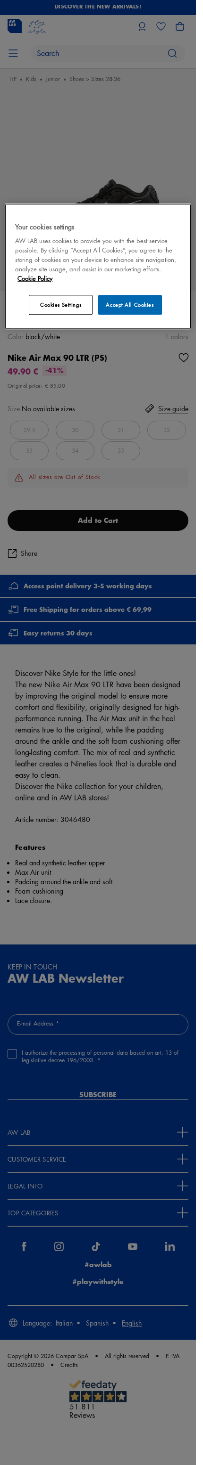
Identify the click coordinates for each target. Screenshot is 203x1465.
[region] (98, 266)
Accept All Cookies (129, 304)
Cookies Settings (60, 304)
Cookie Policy (34, 278)
